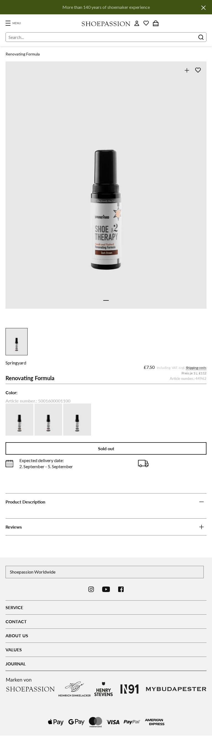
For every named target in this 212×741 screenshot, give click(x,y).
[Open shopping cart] (155, 23)
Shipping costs (196, 368)
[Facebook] (121, 589)
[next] (196, 191)
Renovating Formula (23, 54)
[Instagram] (91, 589)
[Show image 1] (106, 300)
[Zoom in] (187, 70)
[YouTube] (106, 589)
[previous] (15, 191)
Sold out (106, 448)
